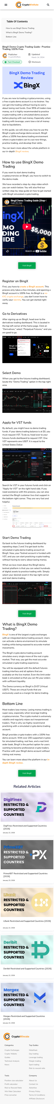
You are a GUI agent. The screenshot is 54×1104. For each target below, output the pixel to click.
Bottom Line (11, 36)
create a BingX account (32, 286)
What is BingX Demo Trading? (19, 32)
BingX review (21, 151)
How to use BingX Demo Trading (20, 28)
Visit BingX (26, 265)
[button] (6, 5)
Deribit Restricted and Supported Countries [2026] (27, 968)
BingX (5, 634)
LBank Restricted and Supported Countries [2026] (27, 921)
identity (17, 299)
